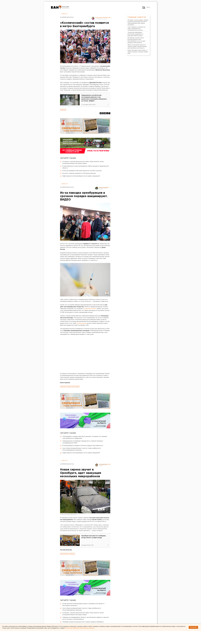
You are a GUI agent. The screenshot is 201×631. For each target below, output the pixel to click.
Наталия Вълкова (104, 464)
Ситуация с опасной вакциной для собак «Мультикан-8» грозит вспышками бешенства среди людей (83, 162)
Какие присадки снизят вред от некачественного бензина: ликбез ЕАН (138, 52)
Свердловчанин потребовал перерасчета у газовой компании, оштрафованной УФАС (82, 442)
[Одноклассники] (103, 113)
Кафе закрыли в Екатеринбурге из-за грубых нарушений (81, 176)
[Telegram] (105, 113)
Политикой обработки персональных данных (79, 628)
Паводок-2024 (71, 386)
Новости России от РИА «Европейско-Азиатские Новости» (56, 7)
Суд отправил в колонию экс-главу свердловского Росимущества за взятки (137, 29)
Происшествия (64, 553)
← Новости (64, 13)
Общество (63, 109)
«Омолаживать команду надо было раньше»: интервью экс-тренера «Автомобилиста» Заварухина (84, 437)
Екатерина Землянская (102, 17)
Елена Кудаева (104, 187)
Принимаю (193, 627)
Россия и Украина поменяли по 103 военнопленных (79, 173)
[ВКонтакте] (101, 113)
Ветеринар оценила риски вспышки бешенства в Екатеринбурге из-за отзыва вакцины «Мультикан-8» (136, 40)
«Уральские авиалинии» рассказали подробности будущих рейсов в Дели (135, 34)
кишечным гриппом (90, 308)
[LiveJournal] (109, 113)
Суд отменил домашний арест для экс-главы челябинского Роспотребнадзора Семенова (81, 449)
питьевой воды (81, 323)
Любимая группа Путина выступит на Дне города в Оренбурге (83, 622)
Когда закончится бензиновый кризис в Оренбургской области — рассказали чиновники (83, 604)
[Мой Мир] (107, 113)
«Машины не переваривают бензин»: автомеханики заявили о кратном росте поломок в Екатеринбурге (85, 618)
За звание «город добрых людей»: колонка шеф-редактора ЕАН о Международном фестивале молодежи (138, 22)
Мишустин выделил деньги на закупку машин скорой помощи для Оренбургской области (137, 46)
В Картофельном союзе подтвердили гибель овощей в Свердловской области (85, 167)
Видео (77, 386)
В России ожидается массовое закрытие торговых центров (82, 170)
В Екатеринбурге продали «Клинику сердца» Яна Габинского (82, 445)
